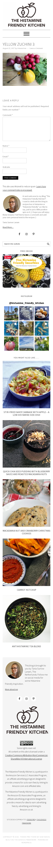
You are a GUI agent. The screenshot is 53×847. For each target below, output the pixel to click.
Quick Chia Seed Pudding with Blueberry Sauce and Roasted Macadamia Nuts (26, 473)
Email (6, 156)
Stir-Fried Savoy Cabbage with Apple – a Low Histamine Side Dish (26, 413)
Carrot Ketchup (26, 589)
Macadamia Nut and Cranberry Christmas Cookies (26, 532)
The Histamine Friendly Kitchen (26, 15)
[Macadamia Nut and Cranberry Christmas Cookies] (26, 526)
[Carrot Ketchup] (26, 585)
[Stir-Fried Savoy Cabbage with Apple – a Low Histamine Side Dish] (26, 407)
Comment (8, 115)
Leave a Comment (36, 48)
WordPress (26, 842)
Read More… (8, 227)
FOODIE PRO (31, 819)
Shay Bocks (45, 837)
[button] (11, 313)
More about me (11, 689)
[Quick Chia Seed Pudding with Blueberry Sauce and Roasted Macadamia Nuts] (26, 466)
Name (6, 145)
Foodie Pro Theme (28, 837)
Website (6, 167)
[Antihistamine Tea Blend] (26, 641)
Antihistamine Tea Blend (26, 646)
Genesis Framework (27, 840)
